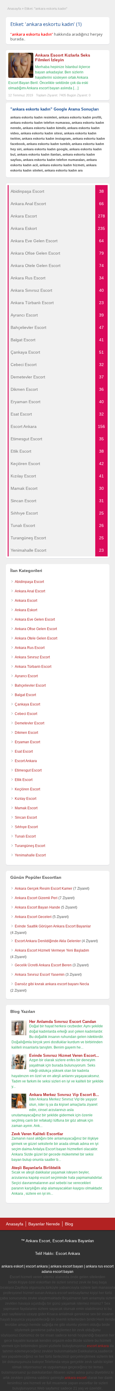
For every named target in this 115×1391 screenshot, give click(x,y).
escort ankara (37, 1266)
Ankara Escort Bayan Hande (37, 907)
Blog (69, 1224)
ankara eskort (12, 1266)
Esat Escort (24, 751)
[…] (75, 88)
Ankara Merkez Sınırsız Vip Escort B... (64, 1094)
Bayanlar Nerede (44, 1224)
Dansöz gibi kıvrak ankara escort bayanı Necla (52, 984)
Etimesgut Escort (28, 770)
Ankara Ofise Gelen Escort (36, 629)
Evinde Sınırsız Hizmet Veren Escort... (64, 1055)
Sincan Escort (26, 817)
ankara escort (75, 1378)
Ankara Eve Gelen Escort (35, 619)
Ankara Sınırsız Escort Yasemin (40, 975)
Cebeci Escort (26, 714)
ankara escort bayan (66, 1266)
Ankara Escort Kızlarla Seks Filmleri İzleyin (62, 57)
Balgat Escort (25, 695)
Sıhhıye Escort (26, 827)
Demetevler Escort (29, 723)
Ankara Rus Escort (30, 648)
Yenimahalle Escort (30, 855)
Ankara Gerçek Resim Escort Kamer (43, 888)
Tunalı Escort (25, 836)
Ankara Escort (26, 601)
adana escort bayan (57, 1272)
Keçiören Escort (27, 789)
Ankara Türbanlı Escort (33, 667)
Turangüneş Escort (30, 846)
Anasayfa (14, 8)
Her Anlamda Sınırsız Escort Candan (62, 1021)
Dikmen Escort (26, 733)
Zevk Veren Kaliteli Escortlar (37, 1134)
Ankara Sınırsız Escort (32, 657)
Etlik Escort (23, 780)
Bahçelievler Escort (30, 685)
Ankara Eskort (26, 610)
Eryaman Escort (27, 742)
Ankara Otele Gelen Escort (36, 638)
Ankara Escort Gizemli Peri (36, 898)
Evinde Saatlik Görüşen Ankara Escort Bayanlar (53, 926)
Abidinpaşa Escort (29, 582)
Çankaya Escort (27, 704)
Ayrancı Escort (26, 676)
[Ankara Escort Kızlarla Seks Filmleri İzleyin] (20, 77)
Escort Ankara (26, 761)
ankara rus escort (100, 1266)
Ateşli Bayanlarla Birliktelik (36, 1168)
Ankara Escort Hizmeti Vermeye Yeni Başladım (52, 950)
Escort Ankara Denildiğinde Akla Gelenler (48, 941)
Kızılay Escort (25, 799)
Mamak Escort (26, 808)
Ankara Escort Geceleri (33, 917)
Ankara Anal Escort (30, 591)
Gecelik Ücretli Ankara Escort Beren (43, 965)
